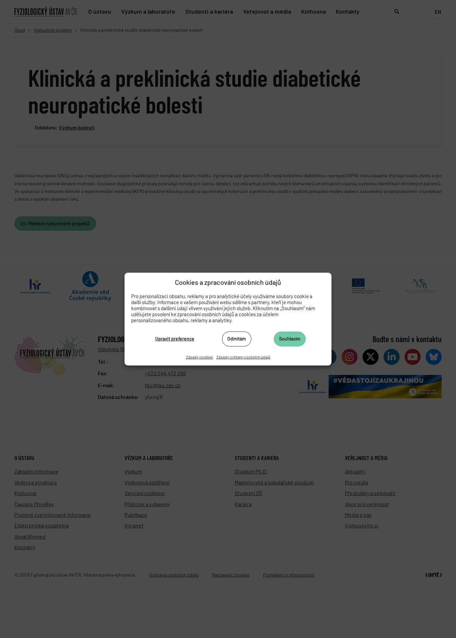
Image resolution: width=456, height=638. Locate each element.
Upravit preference (174, 339)
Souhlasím (289, 339)
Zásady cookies (199, 356)
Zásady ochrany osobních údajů (243, 356)
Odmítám (236, 339)
